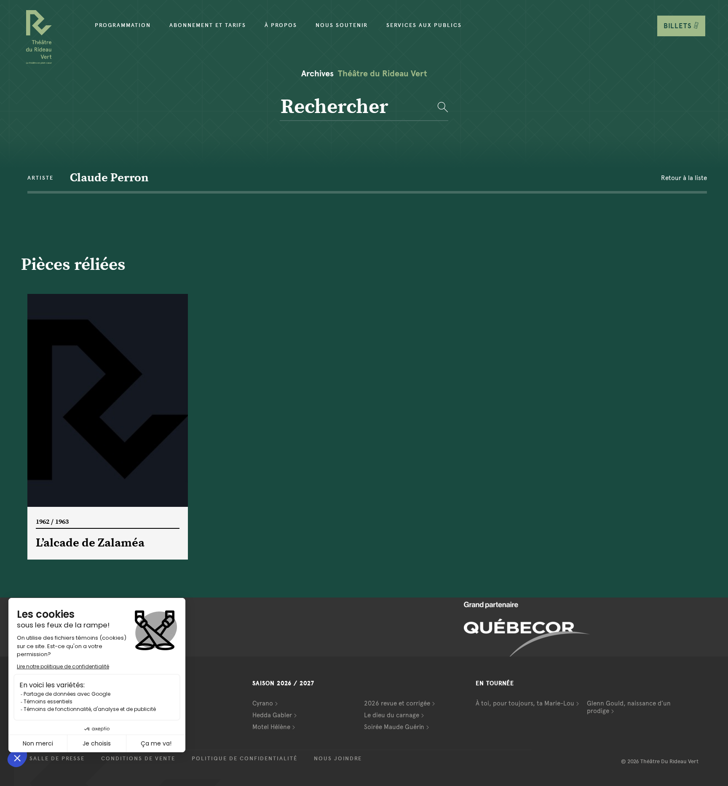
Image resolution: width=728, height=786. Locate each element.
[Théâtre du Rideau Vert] (39, 37)
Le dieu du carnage (391, 715)
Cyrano (262, 703)
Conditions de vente (138, 758)
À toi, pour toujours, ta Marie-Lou (525, 703)
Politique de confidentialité (244, 758)
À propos (281, 25)
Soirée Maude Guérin (394, 727)
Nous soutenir (342, 25)
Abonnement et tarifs (207, 25)
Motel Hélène (271, 727)
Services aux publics (424, 25)
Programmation (123, 25)
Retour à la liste (684, 178)
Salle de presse (57, 758)
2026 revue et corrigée (397, 703)
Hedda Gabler (272, 715)
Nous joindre (338, 758)
